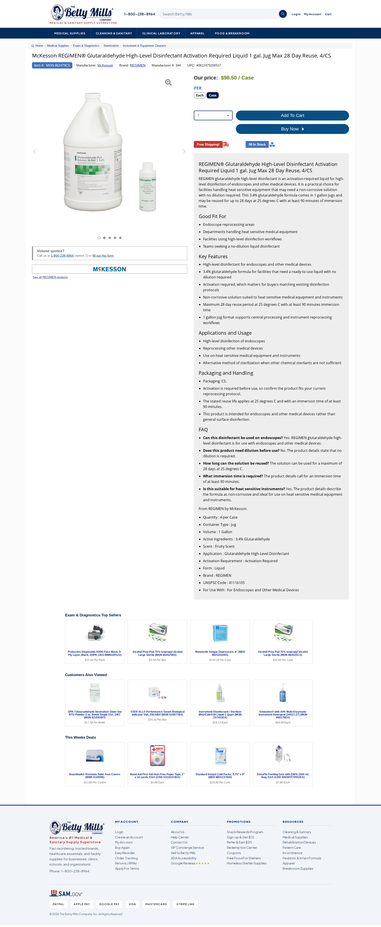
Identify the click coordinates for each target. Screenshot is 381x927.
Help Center (180, 837)
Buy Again (122, 847)
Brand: (124, 65)
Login (119, 832)
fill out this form (103, 255)
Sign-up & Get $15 (240, 837)
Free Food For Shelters (244, 858)
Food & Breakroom (232, 33)
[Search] (283, 14)
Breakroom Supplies (298, 868)
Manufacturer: (86, 65)
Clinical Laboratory (161, 33)
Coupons (234, 853)
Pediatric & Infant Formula (302, 858)
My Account (312, 14)
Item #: (39, 65)
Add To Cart (292, 115)
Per (198, 88)
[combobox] (213, 115)
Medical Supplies (70, 33)
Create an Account (129, 837)
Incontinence (293, 853)
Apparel (197, 33)
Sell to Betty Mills (183, 853)
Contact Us (179, 842)
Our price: (206, 77)
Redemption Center (242, 847)
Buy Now (290, 128)
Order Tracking (126, 858)
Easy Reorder (125, 853)
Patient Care (292, 847)
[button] (37, 157)
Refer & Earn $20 (239, 842)
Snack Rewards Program (245, 832)
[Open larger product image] (109, 152)
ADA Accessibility (184, 858)
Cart (328, 14)
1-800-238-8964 (139, 14)
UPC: (191, 65)
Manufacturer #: (163, 65)
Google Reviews (190, 863)
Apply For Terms (127, 868)
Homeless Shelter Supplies (247, 863)
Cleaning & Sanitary (114, 33)
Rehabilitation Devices (299, 842)
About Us (177, 832)
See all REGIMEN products (50, 277)
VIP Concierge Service (187, 847)
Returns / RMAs (126, 863)
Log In (296, 14)
